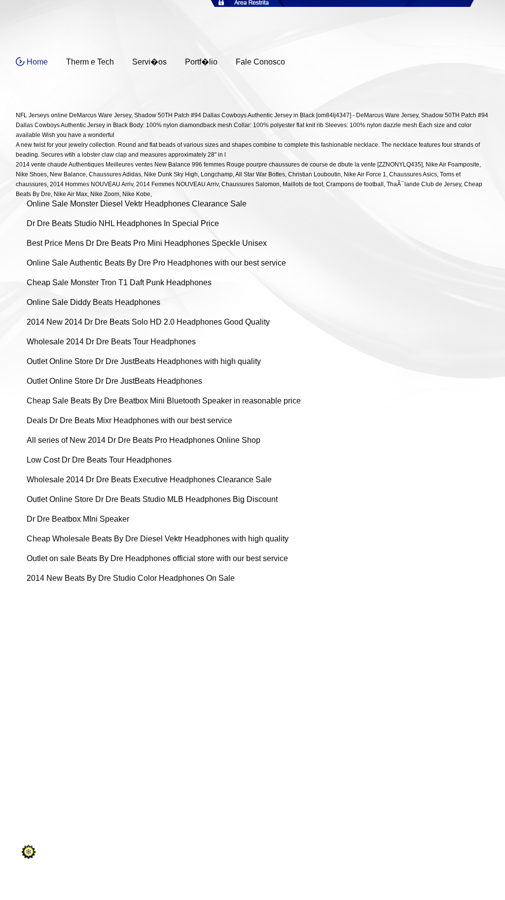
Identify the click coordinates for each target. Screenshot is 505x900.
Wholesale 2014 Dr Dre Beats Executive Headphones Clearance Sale (149, 479)
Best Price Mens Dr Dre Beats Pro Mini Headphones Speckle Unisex (147, 243)
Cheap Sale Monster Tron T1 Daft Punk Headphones (119, 282)
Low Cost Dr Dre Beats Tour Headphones (99, 460)
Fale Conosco (260, 62)
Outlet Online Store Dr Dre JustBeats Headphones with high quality (144, 361)
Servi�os (149, 62)
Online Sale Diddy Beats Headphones (93, 302)
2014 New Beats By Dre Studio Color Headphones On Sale (131, 578)
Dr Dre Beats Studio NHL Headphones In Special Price (123, 223)
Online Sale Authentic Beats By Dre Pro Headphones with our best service (156, 263)
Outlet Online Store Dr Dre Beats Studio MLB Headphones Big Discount (152, 499)
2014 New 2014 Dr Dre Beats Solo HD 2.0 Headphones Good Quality (148, 322)
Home (37, 62)
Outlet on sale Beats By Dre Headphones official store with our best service (157, 558)
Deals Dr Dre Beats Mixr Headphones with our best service (129, 420)
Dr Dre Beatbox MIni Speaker (78, 519)
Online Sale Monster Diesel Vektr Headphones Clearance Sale (137, 204)
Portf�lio (201, 62)
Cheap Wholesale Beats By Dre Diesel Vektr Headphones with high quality (158, 538)
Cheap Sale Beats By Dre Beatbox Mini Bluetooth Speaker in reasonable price (164, 401)
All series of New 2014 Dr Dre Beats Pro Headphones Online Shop (143, 440)
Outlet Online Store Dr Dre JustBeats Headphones (114, 381)
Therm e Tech (90, 62)
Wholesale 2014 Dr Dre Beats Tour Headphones (111, 341)
